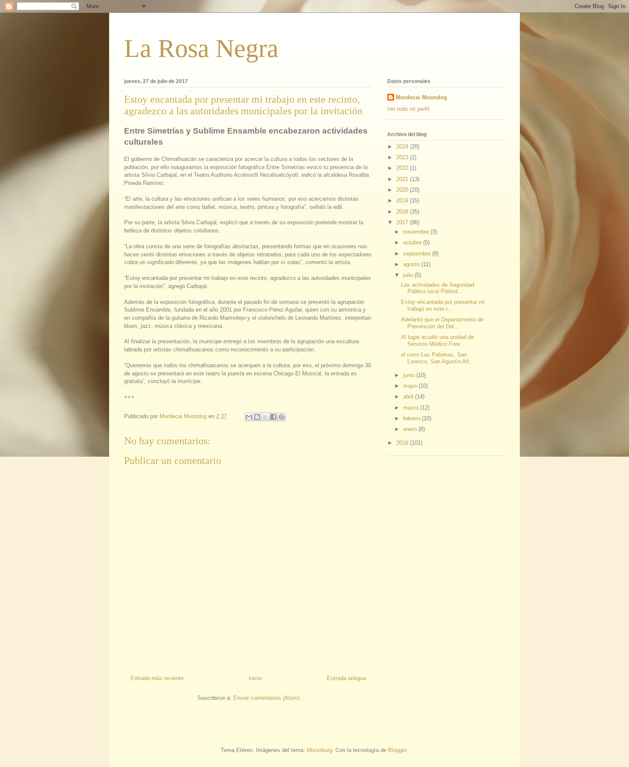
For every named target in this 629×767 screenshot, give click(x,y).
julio (409, 275)
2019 (403, 200)
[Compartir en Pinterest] (281, 417)
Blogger (397, 750)
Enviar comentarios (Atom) (266, 698)
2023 (403, 157)
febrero (412, 418)
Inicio (255, 678)
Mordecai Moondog (421, 97)
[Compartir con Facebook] (273, 417)
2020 (403, 190)
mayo (410, 386)
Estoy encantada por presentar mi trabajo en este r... (443, 305)
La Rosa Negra (201, 48)
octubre (413, 242)
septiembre (417, 253)
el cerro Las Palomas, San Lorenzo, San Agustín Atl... (437, 358)
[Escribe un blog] (257, 417)
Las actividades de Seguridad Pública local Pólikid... (437, 288)
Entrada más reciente (157, 678)
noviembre (416, 232)
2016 (403, 443)
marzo (411, 407)
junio (409, 375)
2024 (403, 146)
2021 (403, 179)
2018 (403, 211)
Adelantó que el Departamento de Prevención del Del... (442, 323)
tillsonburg (319, 750)
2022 (403, 168)
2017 (403, 222)
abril (409, 396)
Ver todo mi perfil (408, 109)
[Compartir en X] (265, 417)
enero (410, 429)
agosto (412, 264)
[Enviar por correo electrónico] (249, 417)
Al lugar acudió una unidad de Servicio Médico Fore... (437, 340)
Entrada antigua (346, 678)
